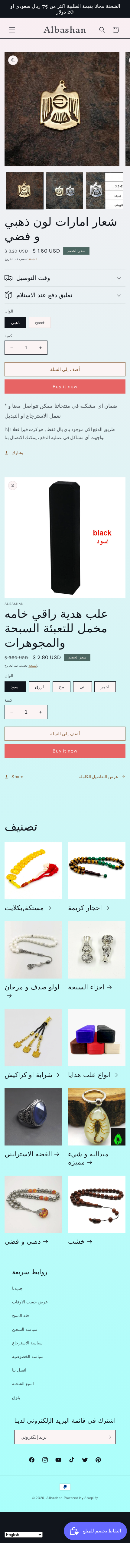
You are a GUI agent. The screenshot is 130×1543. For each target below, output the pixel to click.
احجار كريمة (85, 907)
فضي (43, 323)
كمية (8, 335)
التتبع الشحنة (23, 1383)
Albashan (54, 1498)
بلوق (16, 1397)
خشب (76, 1241)
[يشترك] (108, 1437)
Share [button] (17, 776)
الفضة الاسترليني (28, 1153)
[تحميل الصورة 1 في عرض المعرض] (24, 190)
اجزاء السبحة (86, 986)
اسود (15, 687)
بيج (61, 687)
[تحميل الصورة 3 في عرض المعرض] (104, 190)
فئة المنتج (20, 1315)
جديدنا (17, 1288)
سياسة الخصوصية (28, 1356)
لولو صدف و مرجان (32, 988)
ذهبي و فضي (23, 1241)
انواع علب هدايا (89, 1074)
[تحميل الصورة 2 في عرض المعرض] (64, 190)
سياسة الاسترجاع (27, 1343)
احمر (105, 687)
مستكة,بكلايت (24, 907)
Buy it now (65, 386)
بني (83, 687)
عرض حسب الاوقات (30, 1302)
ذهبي (15, 322)
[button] (12, 29)
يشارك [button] (17, 452)
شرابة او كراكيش (28, 1074)
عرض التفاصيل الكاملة (98, 776)
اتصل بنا (19, 1370)
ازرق (39, 687)
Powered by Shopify (81, 1498)
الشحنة (32, 259)
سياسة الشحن (24, 1329)
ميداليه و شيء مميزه (88, 1157)
